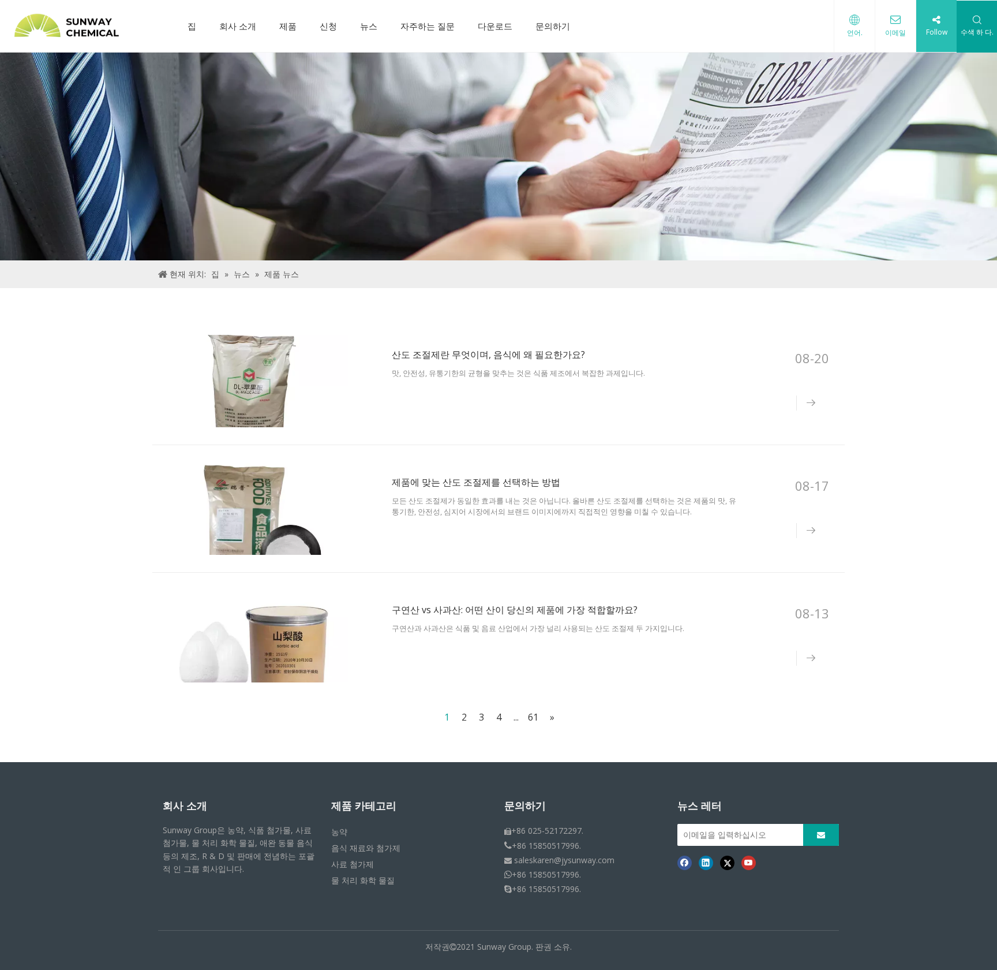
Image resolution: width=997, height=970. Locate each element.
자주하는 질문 (427, 26)
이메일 (895, 33)
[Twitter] (727, 862)
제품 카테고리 (363, 806)
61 (533, 717)
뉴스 (368, 26)
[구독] (821, 835)
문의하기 (552, 26)
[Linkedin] (706, 862)
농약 (339, 831)
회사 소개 (237, 26)
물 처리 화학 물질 (363, 880)
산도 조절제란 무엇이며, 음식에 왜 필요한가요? (488, 354)
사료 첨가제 (352, 864)
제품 (288, 26)
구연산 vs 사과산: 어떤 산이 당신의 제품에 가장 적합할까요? (515, 609)
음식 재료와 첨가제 (365, 847)
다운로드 (495, 26)
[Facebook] (684, 862)
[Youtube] (748, 862)
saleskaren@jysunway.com (564, 860)
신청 (328, 26)
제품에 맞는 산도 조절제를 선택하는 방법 (476, 482)
